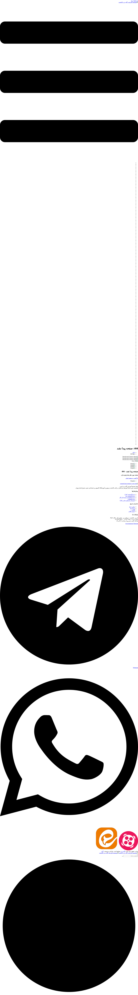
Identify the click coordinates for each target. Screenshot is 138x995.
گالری (133, 510)
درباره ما (132, 508)
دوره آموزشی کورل (129, 494)
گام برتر (123, 851)
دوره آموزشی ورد (130, 496)
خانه (134, 452)
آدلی (102, 851)
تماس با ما (132, 507)
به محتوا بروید (134, 0)
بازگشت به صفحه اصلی (131, 478)
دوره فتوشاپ (131, 499)
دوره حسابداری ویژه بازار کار (127, 497)
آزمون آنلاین (131, 511)
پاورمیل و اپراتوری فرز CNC (127, 500)
